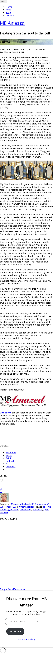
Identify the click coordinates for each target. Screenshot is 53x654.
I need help (25, 509)
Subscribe (15, 631)
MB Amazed (12, 23)
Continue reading (26, 639)
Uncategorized (27, 506)
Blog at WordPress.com (12, 589)
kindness (37, 509)
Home (9, 6)
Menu (3, 1)
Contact (10, 15)
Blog (8, 12)
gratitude (13, 509)
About (9, 9)
